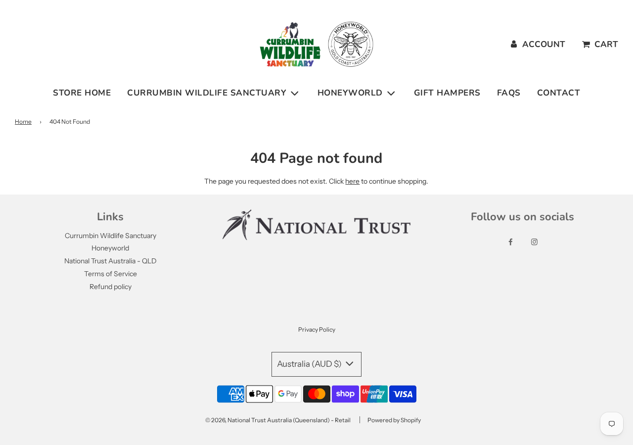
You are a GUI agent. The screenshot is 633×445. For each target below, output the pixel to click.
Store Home (82, 93)
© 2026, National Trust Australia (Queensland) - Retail (278, 420)
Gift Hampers (447, 93)
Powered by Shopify (394, 420)
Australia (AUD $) (310, 364)
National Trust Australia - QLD (110, 260)
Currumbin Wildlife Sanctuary (110, 235)
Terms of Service (110, 273)
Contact (559, 93)
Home (23, 121)
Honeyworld (110, 248)
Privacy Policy (316, 329)
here (352, 181)
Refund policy (111, 286)
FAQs (509, 93)
